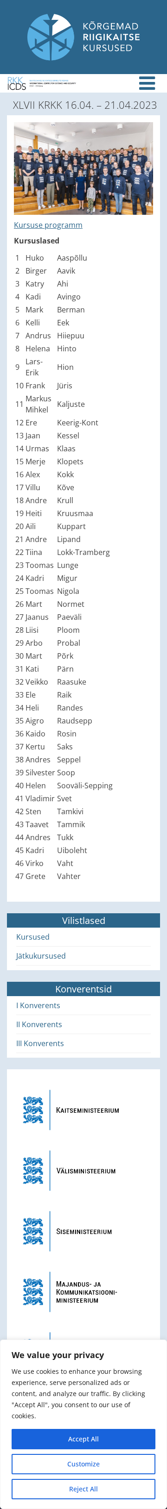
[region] (83, 1424)
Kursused (33, 937)
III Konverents (40, 1043)
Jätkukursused (41, 956)
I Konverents (38, 1005)
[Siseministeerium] (83, 1230)
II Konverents (39, 1024)
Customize (83, 1463)
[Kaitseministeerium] (83, 1109)
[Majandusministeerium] (83, 1291)
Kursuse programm (48, 225)
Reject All (83, 1488)
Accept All (83, 1438)
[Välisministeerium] (83, 1170)
